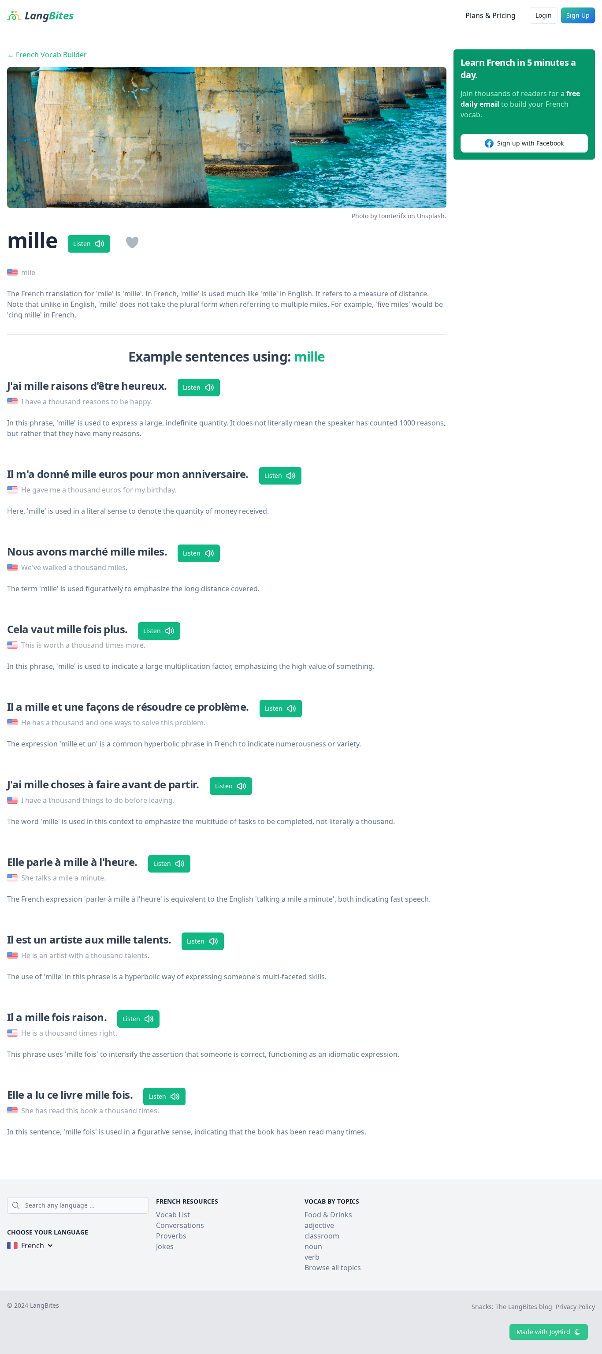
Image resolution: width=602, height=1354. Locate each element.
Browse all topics (333, 1267)
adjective (319, 1225)
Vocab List (173, 1215)
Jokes (165, 1246)
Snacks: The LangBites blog (512, 1306)
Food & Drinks (328, 1215)
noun (313, 1246)
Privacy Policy (575, 1306)
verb (312, 1257)
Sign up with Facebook (530, 143)
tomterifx (392, 216)
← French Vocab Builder (47, 55)
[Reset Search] (146, 1205)
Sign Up (578, 15)
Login (543, 15)
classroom (322, 1236)
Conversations (180, 1225)
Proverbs (171, 1236)
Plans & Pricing (490, 15)
